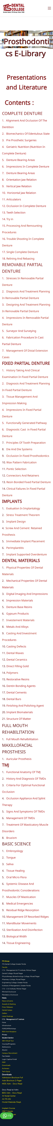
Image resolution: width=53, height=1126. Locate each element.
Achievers (5, 1068)
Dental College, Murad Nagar (12, 973)
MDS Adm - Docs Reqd (12, 1083)
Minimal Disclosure (9, 992)
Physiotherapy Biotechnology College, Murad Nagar (21, 976)
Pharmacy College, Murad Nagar (13, 979)
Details (10, 1111)
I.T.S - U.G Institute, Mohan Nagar (14, 989)
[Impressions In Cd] (25, 166)
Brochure (15, 1077)
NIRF (4, 1062)
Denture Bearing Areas (20, 160)
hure (12, 1080)
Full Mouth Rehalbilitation (22, 739)
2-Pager (18, 1080)
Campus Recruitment (9, 1053)
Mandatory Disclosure (10, 995)
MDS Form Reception (9, 1032)
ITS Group (5, 961)
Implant (5, 1108)
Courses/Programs (8, 1044)
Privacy (4, 1035)
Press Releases (7, 1007)
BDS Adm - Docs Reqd (12, 1093)
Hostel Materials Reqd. (11, 1102)
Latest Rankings (7, 1016)
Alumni (4, 1050)
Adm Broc (6, 1080)
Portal (14, 1059)
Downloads (6, 1065)
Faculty (4, 967)
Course (11, 1108)
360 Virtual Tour (8, 1041)
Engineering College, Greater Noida (14, 983)
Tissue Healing (15, 870)
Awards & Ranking (9, 1004)
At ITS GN (6, 1099)
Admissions (6, 1047)
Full (21, 1077)
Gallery (4, 1013)
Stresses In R (14, 278)
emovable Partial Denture (23, 298)
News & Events (7, 1001)
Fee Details (6, 1056)
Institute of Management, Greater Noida (16, 986)
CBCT (4, 1111)
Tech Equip (6, 1071)
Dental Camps (7, 1010)
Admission (6, 1077)
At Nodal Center (9, 1096)
